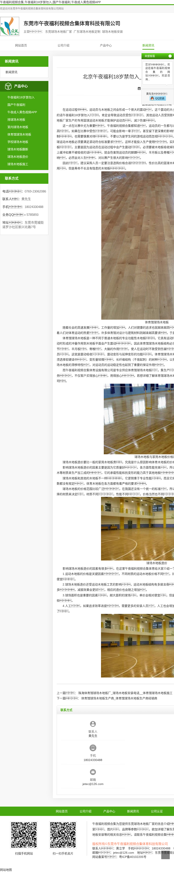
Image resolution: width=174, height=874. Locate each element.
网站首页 (21, 45)
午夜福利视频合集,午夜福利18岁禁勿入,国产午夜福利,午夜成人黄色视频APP (50, 2)
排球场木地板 (16, 119)
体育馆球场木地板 (19, 134)
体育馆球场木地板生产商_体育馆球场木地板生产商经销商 (119, 698)
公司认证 (157, 811)
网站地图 (6, 869)
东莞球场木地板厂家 (141, 823)
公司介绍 (63, 45)
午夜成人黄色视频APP (22, 112)
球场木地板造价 (17, 156)
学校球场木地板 (17, 142)
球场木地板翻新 (17, 149)
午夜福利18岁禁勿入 (21, 97)
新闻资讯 (148, 45)
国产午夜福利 (16, 104)
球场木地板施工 (17, 164)
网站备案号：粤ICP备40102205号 (119, 857)
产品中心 (106, 45)
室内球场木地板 (17, 127)
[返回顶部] (165, 855)
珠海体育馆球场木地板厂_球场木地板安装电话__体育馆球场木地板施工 (125, 693)
